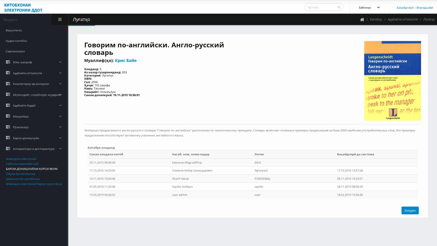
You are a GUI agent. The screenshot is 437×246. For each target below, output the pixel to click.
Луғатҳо (429, 19)
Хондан (410, 210)
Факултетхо (14, 30)
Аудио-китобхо (16, 41)
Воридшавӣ (425, 7)
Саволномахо (15, 51)
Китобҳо (376, 19)
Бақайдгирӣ (405, 7)
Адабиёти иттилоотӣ (403, 19)
